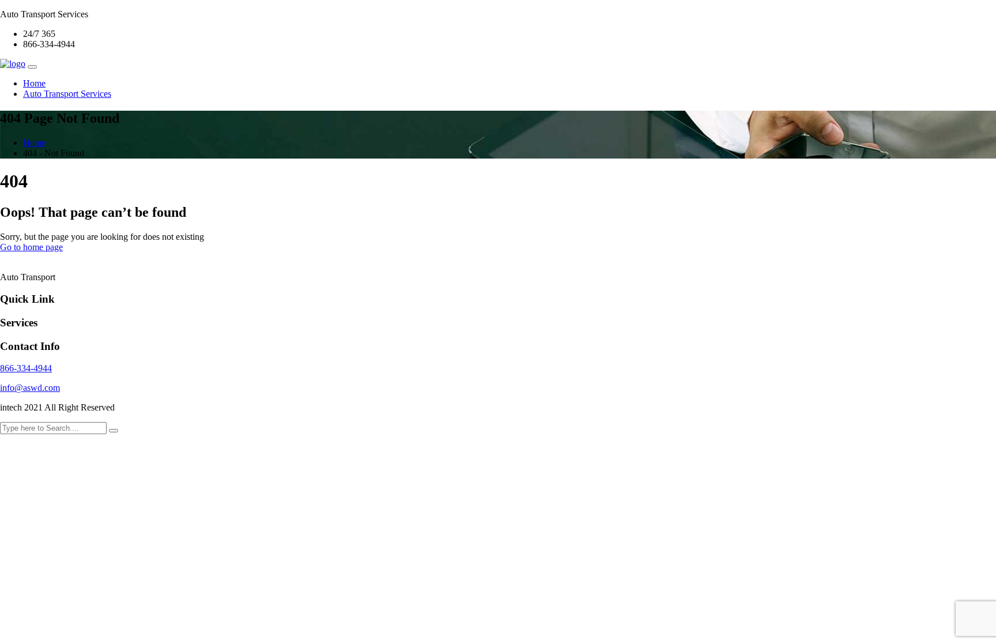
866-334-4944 (26, 368)
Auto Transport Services (67, 94)
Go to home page (31, 247)
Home (34, 83)
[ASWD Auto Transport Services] (12, 64)
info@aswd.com (30, 388)
